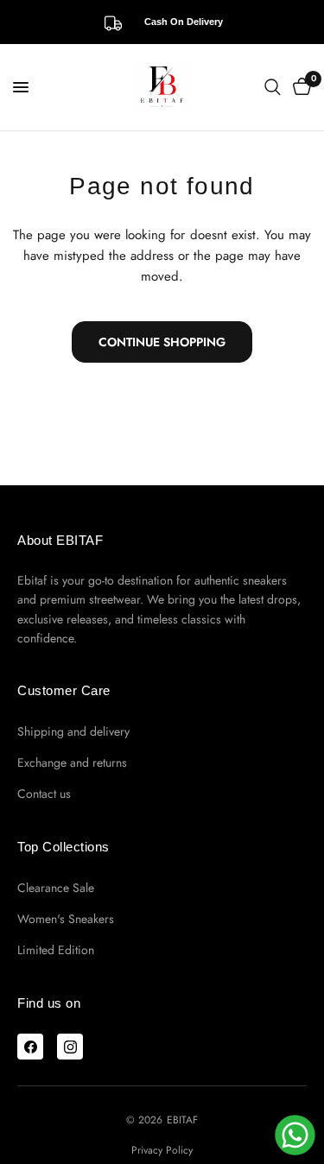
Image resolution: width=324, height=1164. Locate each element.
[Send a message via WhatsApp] (295, 1135)
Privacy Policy (162, 1150)
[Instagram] (70, 1047)
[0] (299, 87)
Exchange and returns (72, 762)
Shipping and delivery (73, 731)
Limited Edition (55, 949)
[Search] (272, 87)
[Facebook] (30, 1047)
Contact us (44, 793)
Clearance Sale (55, 887)
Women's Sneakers (65, 918)
